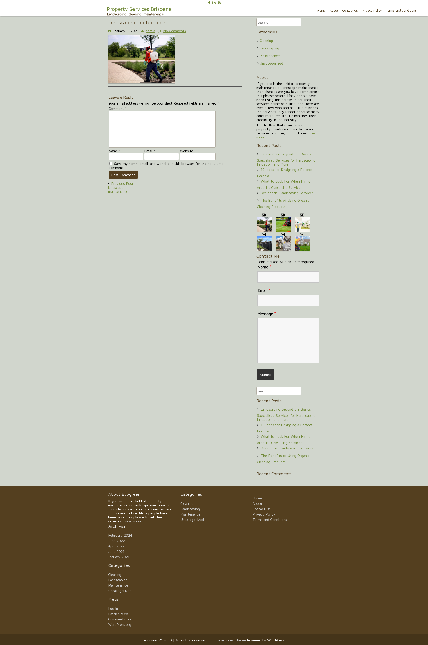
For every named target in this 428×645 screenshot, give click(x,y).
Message (266, 313)
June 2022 (116, 541)
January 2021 (118, 557)
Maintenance (270, 56)
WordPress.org (119, 624)
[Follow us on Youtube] (219, 2)
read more (133, 521)
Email (149, 151)
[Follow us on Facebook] (209, 2)
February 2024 (120, 535)
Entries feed (118, 614)
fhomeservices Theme (228, 640)
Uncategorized (271, 63)
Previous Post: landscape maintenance (121, 187)
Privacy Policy (372, 10)
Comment (118, 109)
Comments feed (121, 619)
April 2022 (116, 546)
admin (150, 31)
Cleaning (266, 41)
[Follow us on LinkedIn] (214, 2)
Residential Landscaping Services (287, 193)
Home (321, 10)
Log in (113, 608)
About (334, 10)
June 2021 (116, 551)
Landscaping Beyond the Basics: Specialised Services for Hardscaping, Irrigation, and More (287, 159)
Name (115, 151)
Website (186, 151)
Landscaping (269, 48)
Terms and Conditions (401, 10)
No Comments (174, 31)
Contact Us (350, 10)
